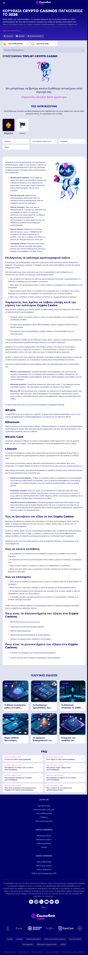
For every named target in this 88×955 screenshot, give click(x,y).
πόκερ (12, 496)
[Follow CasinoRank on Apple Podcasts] (56, 906)
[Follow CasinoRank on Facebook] (31, 906)
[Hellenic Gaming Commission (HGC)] (7, 933)
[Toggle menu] (4, 3)
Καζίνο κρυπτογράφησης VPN (43, 878)
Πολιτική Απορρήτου (43, 826)
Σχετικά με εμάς (43, 810)
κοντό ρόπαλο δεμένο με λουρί (67, 493)
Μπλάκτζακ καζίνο (43, 844)
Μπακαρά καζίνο (44, 840)
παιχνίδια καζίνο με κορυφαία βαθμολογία (67, 466)
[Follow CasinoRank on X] (41, 906)
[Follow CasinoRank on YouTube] (46, 906)
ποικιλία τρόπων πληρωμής (30, 622)
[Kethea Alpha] (50, 933)
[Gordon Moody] (34, 933)
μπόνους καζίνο (23, 232)
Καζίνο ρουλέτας (44, 848)
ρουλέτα (52, 493)
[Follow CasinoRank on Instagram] (36, 906)
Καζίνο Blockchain (43, 866)
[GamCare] (65, 933)
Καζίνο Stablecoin (43, 874)
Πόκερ (43, 852)
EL (42, 912)
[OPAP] (18, 933)
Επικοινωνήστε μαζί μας (43, 814)
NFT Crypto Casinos (44, 870)
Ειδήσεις (43, 822)
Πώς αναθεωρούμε (43, 818)
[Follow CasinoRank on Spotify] (51, 906)
